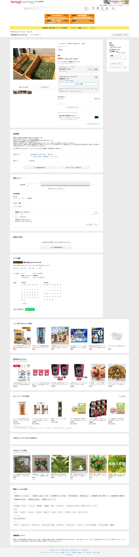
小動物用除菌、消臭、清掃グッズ (99, 495)
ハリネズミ (67, 512)
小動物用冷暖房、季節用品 (117, 495)
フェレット (31, 512)
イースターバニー (70, 525)
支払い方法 (15, 268)
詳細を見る (97, 98)
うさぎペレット (36, 525)
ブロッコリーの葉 (103, 525)
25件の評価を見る (25, 277)
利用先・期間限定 (69, 80)
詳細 (96, 89)
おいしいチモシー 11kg (48, 525)
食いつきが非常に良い (19, 518)
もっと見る (122, 396)
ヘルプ (127, 5)
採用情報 (79, 552)
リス (74, 512)
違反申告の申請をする (94, 123)
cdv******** (95, 214)
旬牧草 (112, 525)
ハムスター (23, 512)
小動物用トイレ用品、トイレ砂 (40, 495)
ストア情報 (39, 268)
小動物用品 (45, 156)
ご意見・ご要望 (96, 552)
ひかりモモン (60, 525)
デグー (60, 512)
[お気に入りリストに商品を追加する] (125, 67)
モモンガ (39, 512)
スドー (95, 505)
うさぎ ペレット (25, 525)
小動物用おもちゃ (84, 495)
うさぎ (16, 512)
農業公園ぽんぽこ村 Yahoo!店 (17, 31)
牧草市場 (39, 505)
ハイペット (32, 505)
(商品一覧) (29, 31)
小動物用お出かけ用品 (33, 499)
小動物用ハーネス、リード (48, 499)
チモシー (16, 525)
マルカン (24, 505)
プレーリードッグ (82, 512)
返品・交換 (31, 268)
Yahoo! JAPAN (103, 5)
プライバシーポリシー (44, 552)
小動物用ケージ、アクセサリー (22, 495)
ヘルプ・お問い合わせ (87, 552)
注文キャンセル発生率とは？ (39, 277)
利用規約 (63, 552)
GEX (52, 505)
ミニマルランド (60, 505)
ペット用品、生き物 (36, 156)
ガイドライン (68, 552)
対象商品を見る (76, 61)
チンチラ (54, 512)
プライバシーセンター (55, 552)
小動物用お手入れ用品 (19, 499)
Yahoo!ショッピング (55, 550)
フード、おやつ (54, 156)
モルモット (46, 512)
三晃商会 (46, 505)
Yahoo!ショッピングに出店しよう (116, 5)
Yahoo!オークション (75, 550)
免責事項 (74, 552)
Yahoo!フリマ (85, 550)
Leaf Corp (16, 505)
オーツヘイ (80, 525)
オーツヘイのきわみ (91, 525)
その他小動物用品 (72, 495)
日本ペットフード (86, 505)
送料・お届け (23, 268)
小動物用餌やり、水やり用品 (58, 495)
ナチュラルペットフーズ (73, 505)
